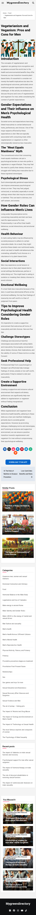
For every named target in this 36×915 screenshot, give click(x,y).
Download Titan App (18, 472)
